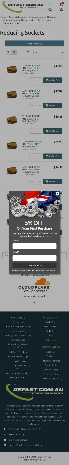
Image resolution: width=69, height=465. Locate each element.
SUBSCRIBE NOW (34, 265)
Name (15, 240)
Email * (16, 252)
